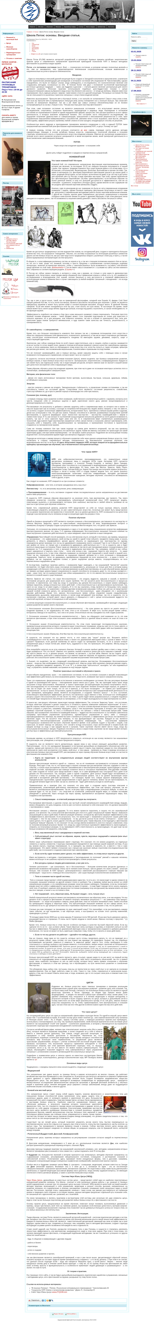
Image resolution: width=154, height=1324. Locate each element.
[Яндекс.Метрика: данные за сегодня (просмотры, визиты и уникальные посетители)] (57, 1314)
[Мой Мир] (50, 1300)
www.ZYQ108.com (59, 1292)
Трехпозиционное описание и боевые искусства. (142, 160)
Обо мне (41, 27)
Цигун (8, 43)
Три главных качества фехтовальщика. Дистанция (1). (142, 156)
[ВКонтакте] (43, 1300)
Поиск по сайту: (136, 37)
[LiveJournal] (52, 1300)
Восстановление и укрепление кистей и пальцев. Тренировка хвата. (142, 166)
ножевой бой (35, 44)
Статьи (81, 27)
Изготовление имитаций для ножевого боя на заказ (14, 245)
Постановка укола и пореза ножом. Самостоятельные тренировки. (142, 172)
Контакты (111, 27)
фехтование (35, 48)
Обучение (49, 27)
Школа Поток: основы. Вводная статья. (143, 145)
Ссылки (69, 269)
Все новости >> (142, 104)
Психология (35, 47)
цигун (33, 50)
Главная (29, 32)
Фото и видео (90, 27)
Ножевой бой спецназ (143, 183)
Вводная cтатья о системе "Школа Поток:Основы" (12, 240)
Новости (32, 27)
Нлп (33, 43)
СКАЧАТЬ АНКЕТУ (9, 115)
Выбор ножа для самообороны (141, 177)
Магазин (58, 27)
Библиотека (101, 27)
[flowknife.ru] (77, 11)
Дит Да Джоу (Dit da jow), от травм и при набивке (143, 180)
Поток (33, 46)
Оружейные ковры (70, 27)
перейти (138, 57)
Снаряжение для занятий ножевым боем (144, 152)
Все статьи (134, 186)
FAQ (7, 237)
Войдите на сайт (35, 54)
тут (36, 1060)
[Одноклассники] (47, 1300)
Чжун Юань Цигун (34, 1180)
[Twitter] (45, 1300)
